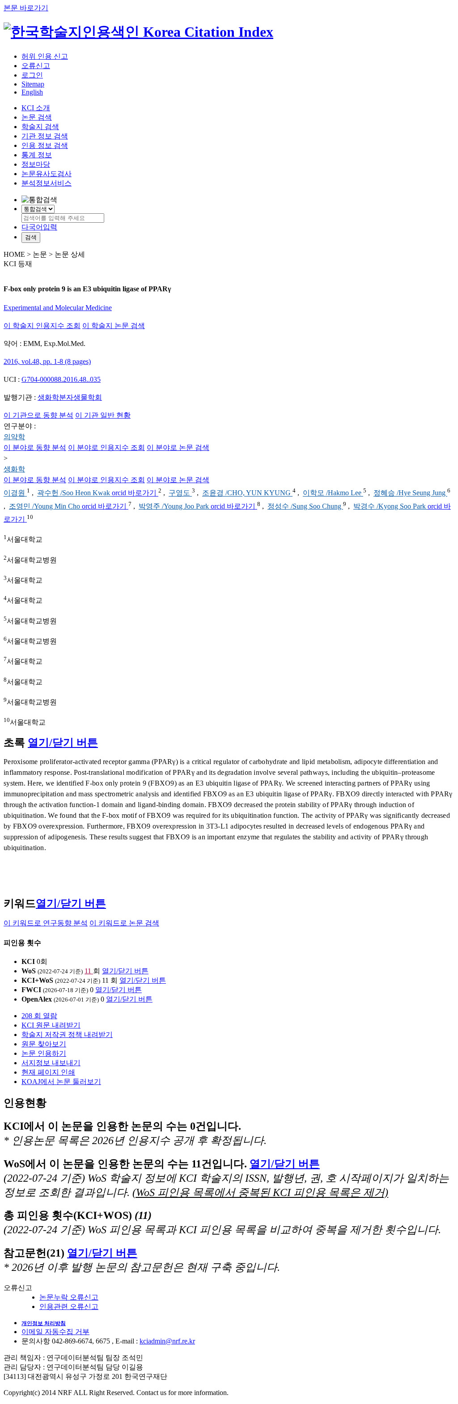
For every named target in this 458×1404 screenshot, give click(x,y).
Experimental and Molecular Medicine (58, 307)
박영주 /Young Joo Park (175, 506)
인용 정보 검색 (44, 145)
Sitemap (32, 84)
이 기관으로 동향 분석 (38, 415)
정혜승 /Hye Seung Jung (410, 493)
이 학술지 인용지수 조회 (42, 325)
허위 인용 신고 (44, 56)
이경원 (15, 493)
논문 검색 (36, 117)
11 (89, 971)
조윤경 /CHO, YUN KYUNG (247, 493)
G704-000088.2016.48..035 (61, 379)
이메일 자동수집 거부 (55, 1331)
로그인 (32, 75)
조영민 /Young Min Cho (45, 506)
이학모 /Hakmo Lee (333, 493)
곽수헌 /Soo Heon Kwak (74, 493)
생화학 (14, 469)
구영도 (180, 493)
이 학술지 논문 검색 (113, 325)
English (32, 92)
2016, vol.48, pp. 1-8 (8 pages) (47, 361)
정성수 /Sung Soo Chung (305, 506)
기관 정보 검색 (44, 136)
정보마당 (35, 164)
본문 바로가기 (26, 8)
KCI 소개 (35, 108)
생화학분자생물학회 (70, 397)
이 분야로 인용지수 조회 (106, 447)
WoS (28, 971)
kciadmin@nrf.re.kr (167, 1341)
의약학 (14, 437)
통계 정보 (36, 155)
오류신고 (35, 65)
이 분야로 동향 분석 (35, 447)
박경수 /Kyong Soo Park (390, 506)
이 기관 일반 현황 (103, 415)
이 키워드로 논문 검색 (124, 923)
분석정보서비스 (46, 183)
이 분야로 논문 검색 (178, 447)
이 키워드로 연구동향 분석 (46, 923)
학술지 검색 (40, 126)
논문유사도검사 (46, 173)
